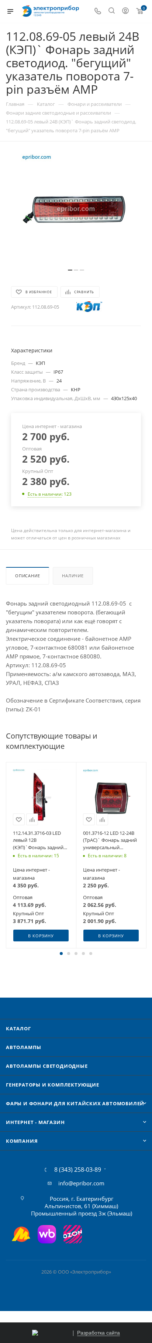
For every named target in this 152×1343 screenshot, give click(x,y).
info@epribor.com (81, 1183)
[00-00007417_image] (76, 209)
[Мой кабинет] (125, 11)
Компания (22, 1141)
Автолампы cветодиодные (47, 1066)
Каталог (18, 1028)
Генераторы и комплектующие (52, 1084)
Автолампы (23, 1047)
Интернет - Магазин (35, 1122)
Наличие (73, 575)
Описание (27, 575)
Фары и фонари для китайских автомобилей (75, 1103)
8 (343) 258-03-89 (77, 1170)
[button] (61, 953)
